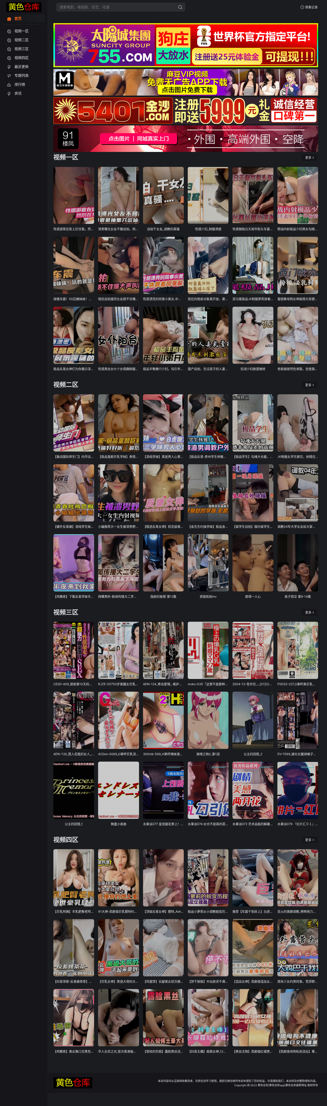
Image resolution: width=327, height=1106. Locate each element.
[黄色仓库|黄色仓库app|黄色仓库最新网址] (23, 7)
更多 (308, 157)
